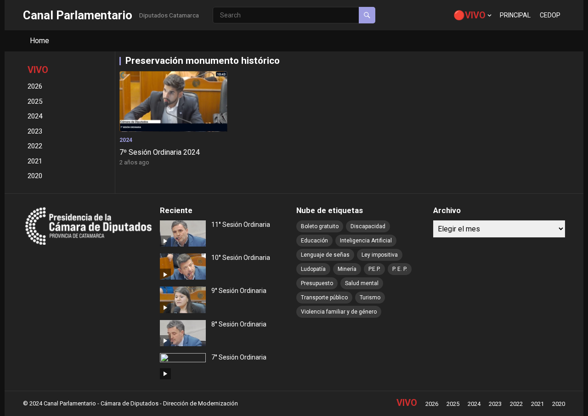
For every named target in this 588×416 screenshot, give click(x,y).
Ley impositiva (380, 255)
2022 (35, 146)
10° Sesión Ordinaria (240, 257)
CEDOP (550, 15)
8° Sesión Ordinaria (238, 324)
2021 (35, 161)
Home (39, 40)
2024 (35, 116)
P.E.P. (374, 269)
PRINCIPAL (515, 15)
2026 (35, 86)
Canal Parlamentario (77, 15)
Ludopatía (313, 269)
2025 (35, 101)
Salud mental (362, 283)
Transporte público (324, 297)
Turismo (370, 297)
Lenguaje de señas (325, 255)
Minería (347, 269)
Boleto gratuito (320, 226)
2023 (35, 131)
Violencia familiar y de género (339, 312)
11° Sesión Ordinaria (240, 224)
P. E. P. (399, 269)
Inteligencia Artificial (366, 240)
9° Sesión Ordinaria (238, 290)
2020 (35, 176)
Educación (314, 240)
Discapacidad (368, 226)
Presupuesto (317, 283)
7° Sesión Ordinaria (238, 357)
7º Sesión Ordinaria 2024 (159, 152)
